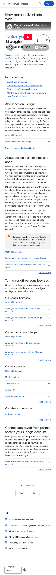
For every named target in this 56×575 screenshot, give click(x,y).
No (34, 493)
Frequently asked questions (21, 543)
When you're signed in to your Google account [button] (23, 344)
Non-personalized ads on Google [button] (20, 148)
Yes (21, 493)
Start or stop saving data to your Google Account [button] (24, 463)
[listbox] (13, 570)
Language (11, 567)
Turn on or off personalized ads (22, 89)
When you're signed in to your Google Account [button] (23, 310)
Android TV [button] (10, 390)
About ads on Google (17, 82)
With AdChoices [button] (12, 414)
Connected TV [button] (12, 383)
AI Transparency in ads (18, 548)
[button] (4, 4)
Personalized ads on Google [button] (18, 141)
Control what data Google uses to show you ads (30, 525)
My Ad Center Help (18, 3)
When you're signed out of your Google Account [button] (23, 319)
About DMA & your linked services (23, 537)
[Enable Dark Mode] (25, 570)
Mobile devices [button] (12, 377)
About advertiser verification (21, 531)
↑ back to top (44, 272)
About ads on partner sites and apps (24, 85)
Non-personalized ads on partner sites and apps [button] (25, 266)
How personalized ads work (21, 520)
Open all (9, 135)
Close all (18, 135)
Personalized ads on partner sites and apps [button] (25, 258)
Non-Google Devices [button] (15, 396)
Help (7, 513)
